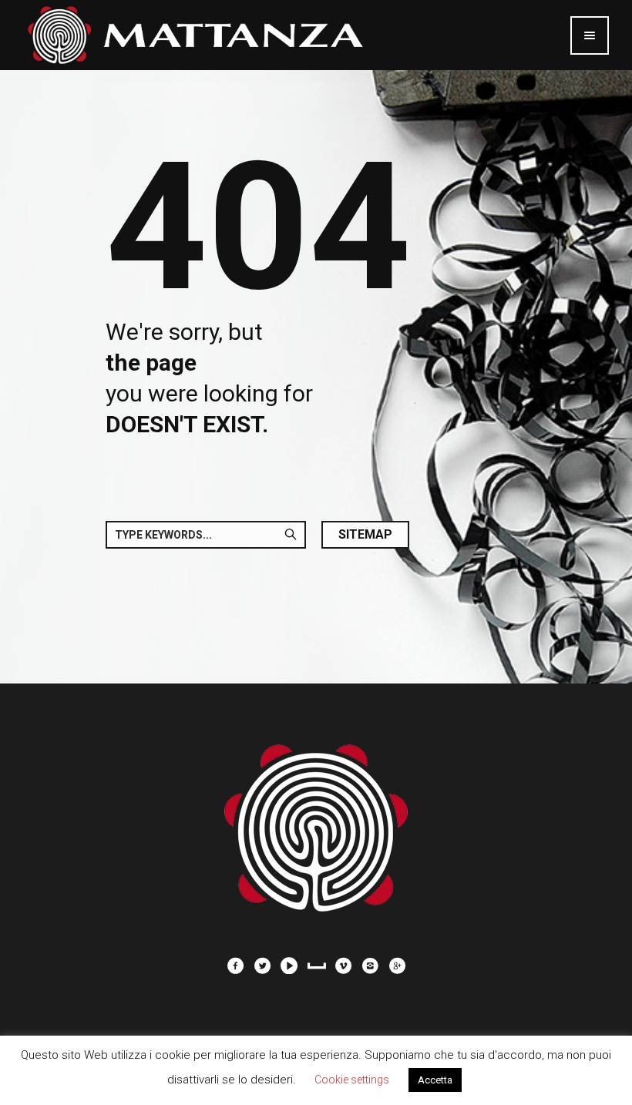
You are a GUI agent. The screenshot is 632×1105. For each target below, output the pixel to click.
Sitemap (365, 534)
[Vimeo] (342, 965)
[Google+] (396, 965)
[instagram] (369, 965)
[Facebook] (235, 965)
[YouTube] (289, 965)
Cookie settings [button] (351, 1079)
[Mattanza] (316, 820)
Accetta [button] (435, 1080)
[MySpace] (316, 965)
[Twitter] (262, 965)
